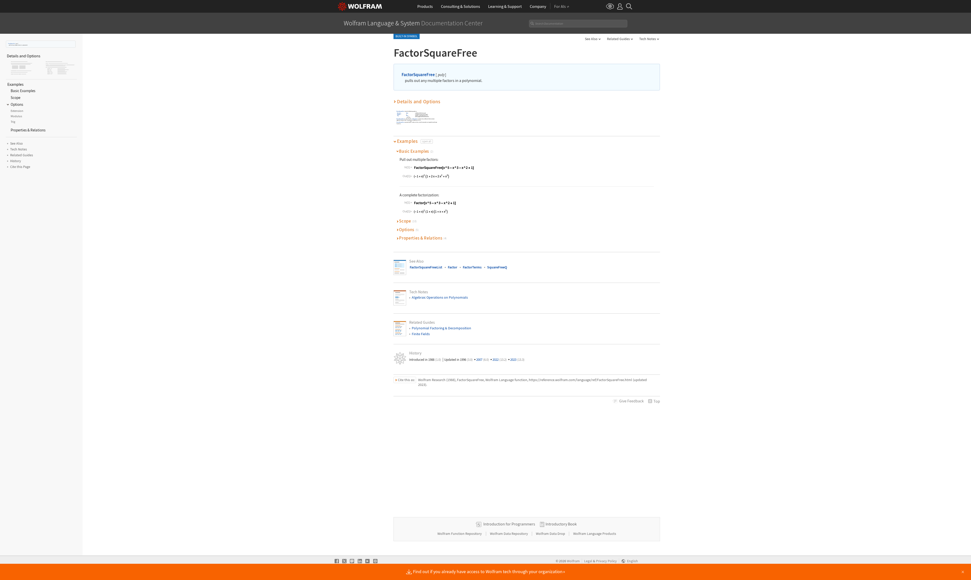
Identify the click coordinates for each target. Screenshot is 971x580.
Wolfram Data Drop (551, 533)
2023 (517, 359)
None (407, 113)
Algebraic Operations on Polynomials (440, 297)
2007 (482, 359)
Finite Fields (421, 334)
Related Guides (618, 39)
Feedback (631, 400)
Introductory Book (561, 523)
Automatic (415, 119)
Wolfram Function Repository (460, 533)
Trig (398, 115)
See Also (591, 39)
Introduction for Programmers (509, 523)
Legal (588, 561)
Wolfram (573, 561)
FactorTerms (472, 267)
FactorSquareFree (11, 43)
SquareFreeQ (497, 267)
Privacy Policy (606, 561)
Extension (399, 113)
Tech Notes (647, 39)
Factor (452, 267)
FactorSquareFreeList (426, 267)
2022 (499, 359)
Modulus (398, 114)
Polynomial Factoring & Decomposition (441, 328)
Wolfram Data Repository (509, 533)
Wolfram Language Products (594, 533)
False (407, 115)
